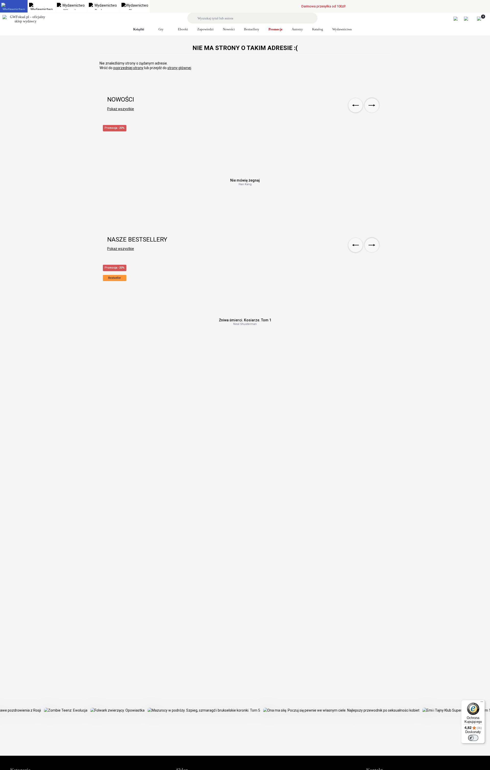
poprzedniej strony (128, 68)
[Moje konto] (458, 19)
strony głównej (179, 68)
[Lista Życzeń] (468, 19)
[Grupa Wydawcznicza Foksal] (25, 19)
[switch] (473, 738)
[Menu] (482, 703)
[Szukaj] (193, 18)
